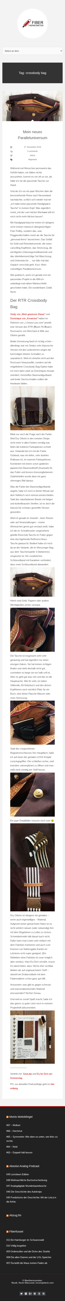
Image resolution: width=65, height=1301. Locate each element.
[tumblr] (39, 1294)
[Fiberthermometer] (32, 23)
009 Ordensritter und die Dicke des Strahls (28, 1251)
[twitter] (21, 1294)
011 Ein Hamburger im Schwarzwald (25, 1240)
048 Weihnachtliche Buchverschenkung (26, 1180)
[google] (30, 1294)
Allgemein (32, 159)
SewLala (27, 1073)
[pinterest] (35, 1294)
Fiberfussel (16, 1231)
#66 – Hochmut (14, 1131)
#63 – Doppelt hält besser (19, 1152)
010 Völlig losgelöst (16, 1245)
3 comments (32, 151)
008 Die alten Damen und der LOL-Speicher (28, 1257)
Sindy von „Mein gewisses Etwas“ (27, 314)
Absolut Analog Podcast (24, 1166)
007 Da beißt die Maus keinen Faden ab (26, 1263)
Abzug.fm (15, 1215)
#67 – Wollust (13, 1125)
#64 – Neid (11, 1146)
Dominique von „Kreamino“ (24, 318)
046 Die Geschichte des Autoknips (24, 1191)
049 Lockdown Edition (17, 1174)
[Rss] (43, 1294)
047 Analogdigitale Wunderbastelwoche (26, 1186)
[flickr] (26, 1294)
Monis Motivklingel (20, 1116)
